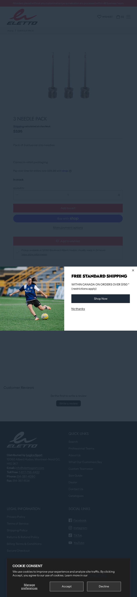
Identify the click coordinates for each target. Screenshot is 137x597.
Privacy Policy (97, 575)
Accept (67, 586)
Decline (104, 586)
